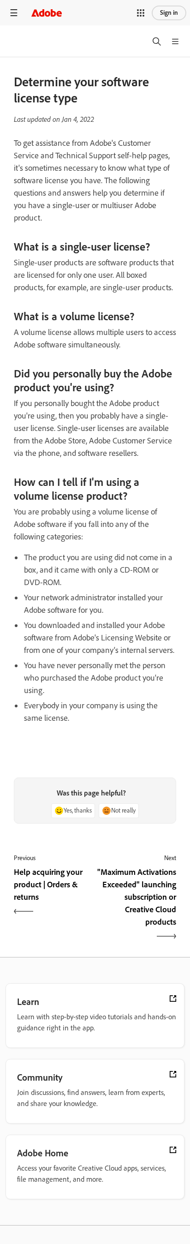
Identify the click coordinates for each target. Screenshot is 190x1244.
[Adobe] (46, 12)
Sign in (169, 13)
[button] (140, 13)
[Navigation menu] (14, 12)
